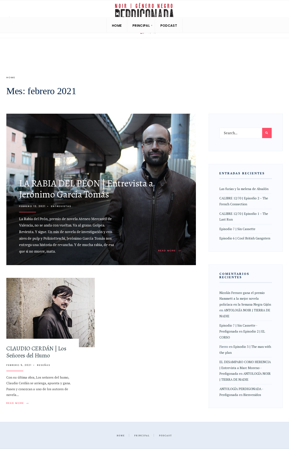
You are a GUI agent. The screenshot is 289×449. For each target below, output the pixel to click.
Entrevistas (61, 206)
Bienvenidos (252, 395)
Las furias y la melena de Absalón (243, 189)
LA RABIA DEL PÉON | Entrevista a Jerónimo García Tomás (86, 189)
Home (117, 25)
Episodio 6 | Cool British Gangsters (244, 238)
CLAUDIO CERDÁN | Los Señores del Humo (36, 351)
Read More (170, 250)
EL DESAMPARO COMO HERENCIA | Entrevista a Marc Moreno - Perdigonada (245, 368)
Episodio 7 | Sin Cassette (237, 229)
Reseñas (43, 365)
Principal (141, 25)
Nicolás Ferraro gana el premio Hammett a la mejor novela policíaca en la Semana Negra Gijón (245, 298)
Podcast (168, 25)
